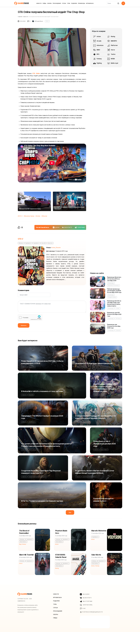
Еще (70, 512)
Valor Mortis (96, 555)
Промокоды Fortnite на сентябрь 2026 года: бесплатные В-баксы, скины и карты (114, 303)
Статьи (64, 3)
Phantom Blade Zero (61, 532)
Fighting (99, 63)
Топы (68, 3)
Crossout (118, 330)
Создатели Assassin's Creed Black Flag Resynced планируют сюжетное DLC (41, 472)
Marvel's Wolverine (33, 449)
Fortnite (117, 308)
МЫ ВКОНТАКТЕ (86, 597)
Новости (38, 3)
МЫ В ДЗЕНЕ (85, 594)
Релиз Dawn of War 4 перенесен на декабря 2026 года (104, 443)
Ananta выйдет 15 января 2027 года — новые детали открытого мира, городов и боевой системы (105, 387)
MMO (98, 50)
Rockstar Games (29, 216)
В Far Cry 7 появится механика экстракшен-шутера (42, 501)
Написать (23, 325)
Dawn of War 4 (104, 449)
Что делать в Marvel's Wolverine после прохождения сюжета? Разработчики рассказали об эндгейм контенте (46, 445)
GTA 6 (84, 367)
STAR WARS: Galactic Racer (61, 556)
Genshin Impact (86, 421)
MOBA (112, 59)
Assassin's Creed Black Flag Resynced (37, 476)
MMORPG (113, 41)
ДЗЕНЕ (57, 227)
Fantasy (99, 59)
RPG (97, 54)
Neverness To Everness (113, 285)
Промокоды (81, 3)
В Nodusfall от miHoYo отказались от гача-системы (42, 391)
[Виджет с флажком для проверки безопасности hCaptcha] (30, 317)
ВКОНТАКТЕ (68, 227)
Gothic (102, 504)
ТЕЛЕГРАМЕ (81, 227)
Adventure (99, 45)
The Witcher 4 (32, 421)
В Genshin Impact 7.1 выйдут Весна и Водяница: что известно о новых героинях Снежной (95, 417)
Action (38, 216)
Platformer (114, 45)
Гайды (44, 3)
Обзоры (49, 3)
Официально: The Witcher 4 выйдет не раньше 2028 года (42, 417)
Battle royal (114, 63)
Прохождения (57, 3)
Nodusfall (31, 394)
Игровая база (89, 3)
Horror (112, 50)
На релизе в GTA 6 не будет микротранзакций (93, 363)
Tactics (112, 54)
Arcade (98, 41)
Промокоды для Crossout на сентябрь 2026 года (113, 326)
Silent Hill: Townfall (26, 555)
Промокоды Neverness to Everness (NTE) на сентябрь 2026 (114, 278)
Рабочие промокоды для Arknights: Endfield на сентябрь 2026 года (114, 290)
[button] (123, 3)
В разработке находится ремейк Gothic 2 (103, 499)
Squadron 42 (32, 367)
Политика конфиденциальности (92, 612)
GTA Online (36, 73)
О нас (84, 608)
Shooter (44, 216)
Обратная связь (87, 605)
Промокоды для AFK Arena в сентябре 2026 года (114, 314)
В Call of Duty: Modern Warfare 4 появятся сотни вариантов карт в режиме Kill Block (94, 472)
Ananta (102, 394)
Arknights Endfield (112, 297)
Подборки (74, 3)
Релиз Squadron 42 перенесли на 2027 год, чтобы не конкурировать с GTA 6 (42, 362)
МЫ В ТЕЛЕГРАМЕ (87, 601)
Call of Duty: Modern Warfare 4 (89, 476)
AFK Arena (118, 318)
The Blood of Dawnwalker (24, 532)
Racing (112, 36)
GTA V (47, 21)
